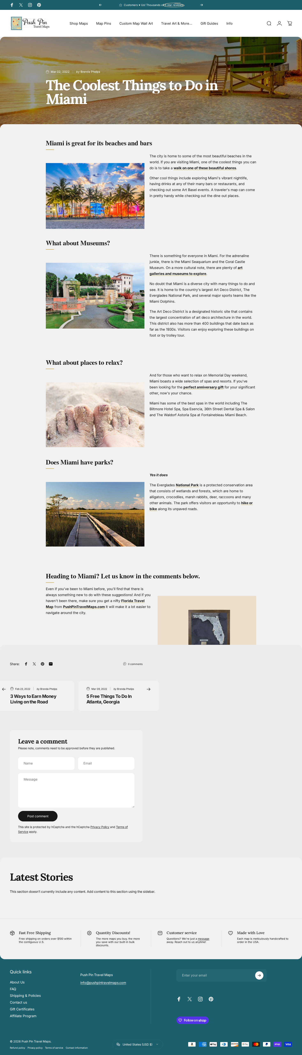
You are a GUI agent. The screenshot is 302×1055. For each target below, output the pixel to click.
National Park (187, 485)
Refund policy (17, 1047)
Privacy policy (35, 1047)
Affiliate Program (23, 1016)
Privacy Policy (99, 827)
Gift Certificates (22, 1009)
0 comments (135, 664)
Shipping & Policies (25, 996)
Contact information (77, 1047)
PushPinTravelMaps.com (84, 607)
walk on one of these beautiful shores (205, 168)
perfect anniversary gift (203, 387)
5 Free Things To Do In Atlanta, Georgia (109, 699)
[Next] (201, 5)
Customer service (182, 932)
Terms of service (54, 1047)
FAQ (13, 989)
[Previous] (100, 5)
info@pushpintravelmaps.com (103, 983)
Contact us (18, 1002)
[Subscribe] (259, 975)
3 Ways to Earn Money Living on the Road (33, 699)
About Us (17, 982)
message (203, 938)
